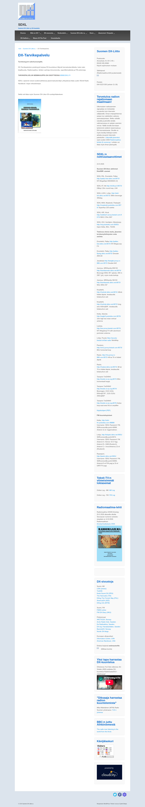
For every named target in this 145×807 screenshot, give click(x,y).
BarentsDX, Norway (104, 629)
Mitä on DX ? (34, 33)
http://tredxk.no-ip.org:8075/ (107, 403)
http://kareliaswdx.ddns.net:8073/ (109, 282)
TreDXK (99, 591)
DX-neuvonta (48, 33)
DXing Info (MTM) (103, 603)
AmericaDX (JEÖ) (103, 600)
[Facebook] (120, 795)
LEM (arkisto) (101, 589)
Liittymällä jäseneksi (112, 137)
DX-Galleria (24, 38)
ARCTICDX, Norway (104, 619)
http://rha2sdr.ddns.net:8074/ (107, 292)
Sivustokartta (55, 38)
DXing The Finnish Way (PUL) (107, 598)
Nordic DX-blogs (103, 631)
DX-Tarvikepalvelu (34, 55)
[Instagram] (124, 795)
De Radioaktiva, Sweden (105, 624)
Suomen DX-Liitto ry (27, 803)
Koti (20, 48)
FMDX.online (101, 610)
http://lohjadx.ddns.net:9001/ (112, 435)
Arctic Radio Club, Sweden (106, 622)
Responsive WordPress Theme (105, 803)
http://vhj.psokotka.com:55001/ (108, 224)
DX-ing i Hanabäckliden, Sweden (108, 627)
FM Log (112, 495)
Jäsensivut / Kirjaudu (105, 33)
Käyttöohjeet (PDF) (104, 410)
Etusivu (23, 33)
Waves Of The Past (39, 38)
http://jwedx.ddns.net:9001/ (106, 456)
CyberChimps (123, 803)
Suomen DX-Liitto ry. (77, 33)
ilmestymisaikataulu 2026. (106, 524)
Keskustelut (62, 33)
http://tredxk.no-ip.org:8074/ (107, 389)
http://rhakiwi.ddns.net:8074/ (107, 367)
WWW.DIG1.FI (65, 75)
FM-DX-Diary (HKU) (104, 612)
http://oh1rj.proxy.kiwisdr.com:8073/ (109, 347)
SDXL (22, 24)
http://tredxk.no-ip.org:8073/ (107, 379)
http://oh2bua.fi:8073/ (114, 186)
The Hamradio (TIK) (104, 596)
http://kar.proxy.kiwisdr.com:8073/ (109, 328)
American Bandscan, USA (106, 641)
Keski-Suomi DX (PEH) (105, 593)
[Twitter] (115, 795)
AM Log (112, 490)
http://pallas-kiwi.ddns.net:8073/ (108, 178)
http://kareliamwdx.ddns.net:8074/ (109, 270)
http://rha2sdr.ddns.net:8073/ (107, 304)
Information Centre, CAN (106, 638)
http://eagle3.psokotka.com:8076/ (109, 316)
